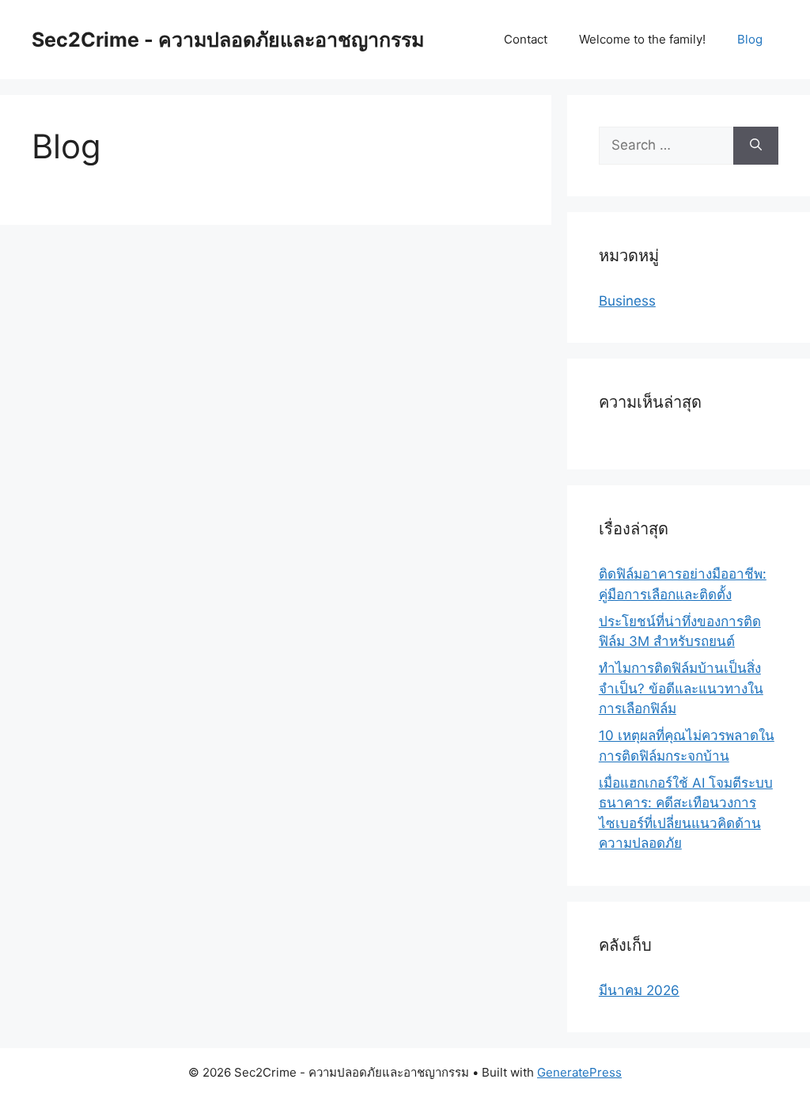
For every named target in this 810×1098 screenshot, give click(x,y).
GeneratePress (579, 1072)
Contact (525, 39)
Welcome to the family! (642, 39)
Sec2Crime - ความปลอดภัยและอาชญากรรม (228, 39)
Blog (750, 39)
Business (627, 301)
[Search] (755, 146)
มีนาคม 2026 (639, 990)
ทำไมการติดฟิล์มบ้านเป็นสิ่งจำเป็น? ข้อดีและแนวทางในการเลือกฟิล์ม (681, 688)
